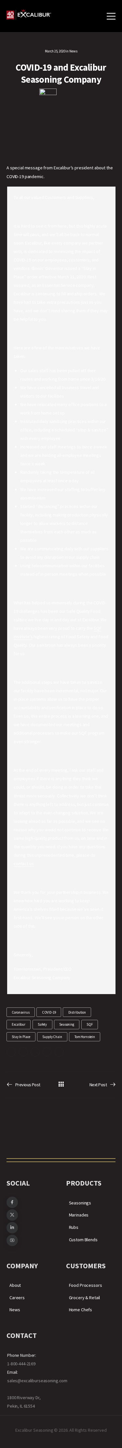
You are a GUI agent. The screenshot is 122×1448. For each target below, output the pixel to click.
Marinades (79, 1215)
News (73, 51)
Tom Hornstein (85, 1036)
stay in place (21, 1036)
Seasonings (80, 1203)
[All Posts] (61, 1084)
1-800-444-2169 (21, 1364)
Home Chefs (80, 1310)
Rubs (73, 1227)
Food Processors (85, 1285)
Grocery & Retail (84, 1297)
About (15, 1285)
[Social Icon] (11, 1052)
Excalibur (18, 1024)
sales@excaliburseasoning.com (37, 1381)
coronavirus (20, 1012)
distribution (77, 1012)
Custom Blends (83, 1240)
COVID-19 (49, 1012)
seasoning (66, 1024)
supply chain (52, 1036)
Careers (17, 1297)
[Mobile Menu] (111, 16)
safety (42, 1024)
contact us (24, 863)
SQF (90, 1024)
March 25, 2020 (55, 51)
